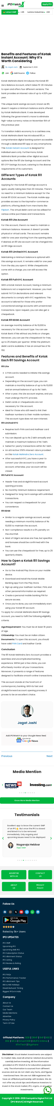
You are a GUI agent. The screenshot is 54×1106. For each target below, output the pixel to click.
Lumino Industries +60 (31, 12)
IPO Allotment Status (12, 956)
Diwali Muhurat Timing (13, 988)
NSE (48, 1037)
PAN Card (17, 643)
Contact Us (8, 1006)
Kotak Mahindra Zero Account (28, 454)
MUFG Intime (40, 1041)
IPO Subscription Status (13, 953)
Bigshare (33, 1044)
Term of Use (8, 1023)
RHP (41, 1037)
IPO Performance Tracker (14, 978)
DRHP (34, 1037)
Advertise (7, 1016)
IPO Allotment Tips (11, 981)
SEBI (27, 1037)
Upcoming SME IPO (11, 949)
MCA (14, 1041)
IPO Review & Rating (12, 963)
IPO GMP (6, 943)
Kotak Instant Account (17, 148)
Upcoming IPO (9, 946)
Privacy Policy (9, 1019)
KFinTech (21, 1044)
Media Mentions (10, 1013)
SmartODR (25, 1041)
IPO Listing (7, 960)
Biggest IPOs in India (12, 991)
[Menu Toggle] (2, 5)
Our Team (7, 1009)
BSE (7, 1041)
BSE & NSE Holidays (11, 984)
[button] (2, 785)
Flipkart (5, 209)
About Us (7, 1003)
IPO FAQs (7, 974)
